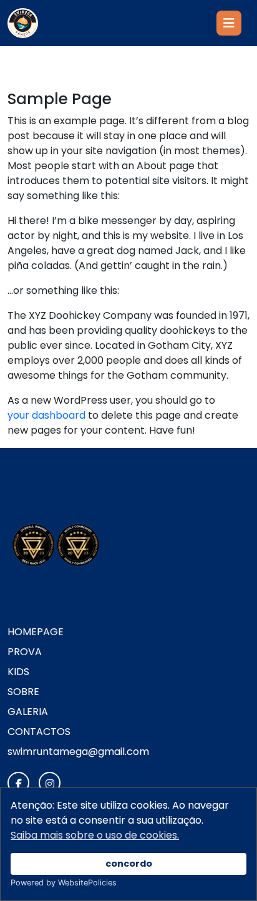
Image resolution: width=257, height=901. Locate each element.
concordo (128, 863)
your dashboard (46, 415)
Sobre (23, 691)
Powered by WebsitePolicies (64, 882)
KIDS (18, 672)
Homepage (35, 632)
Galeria (27, 711)
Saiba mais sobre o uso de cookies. (95, 835)
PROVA (24, 652)
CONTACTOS (38, 731)
